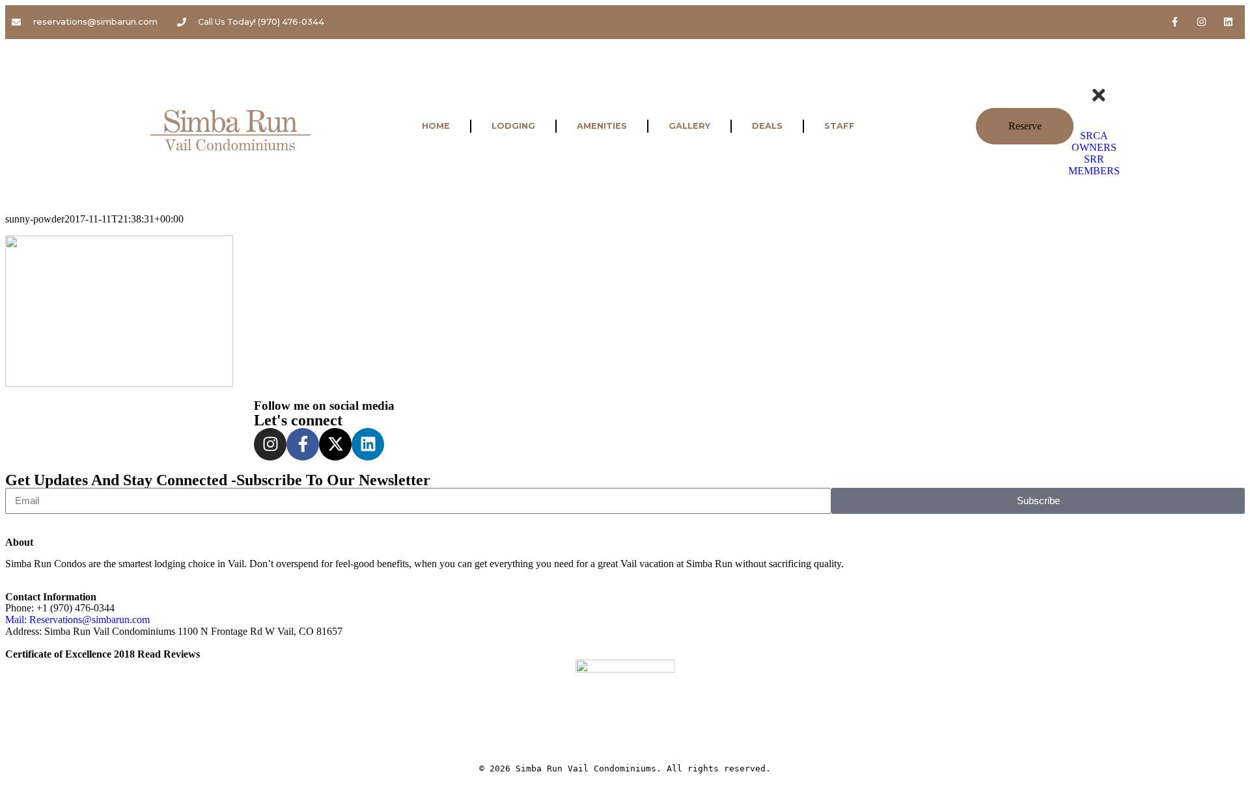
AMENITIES (602, 126)
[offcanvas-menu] (1104, 75)
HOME (436, 126)
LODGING (513, 126)
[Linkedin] (1228, 21)
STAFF (839, 126)
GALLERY (689, 126)
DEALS (767, 126)
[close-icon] (1098, 100)
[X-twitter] (335, 444)
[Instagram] (1202, 21)
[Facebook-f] (1175, 21)
